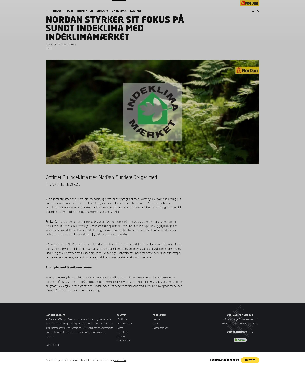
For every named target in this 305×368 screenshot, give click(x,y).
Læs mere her (120, 360)
